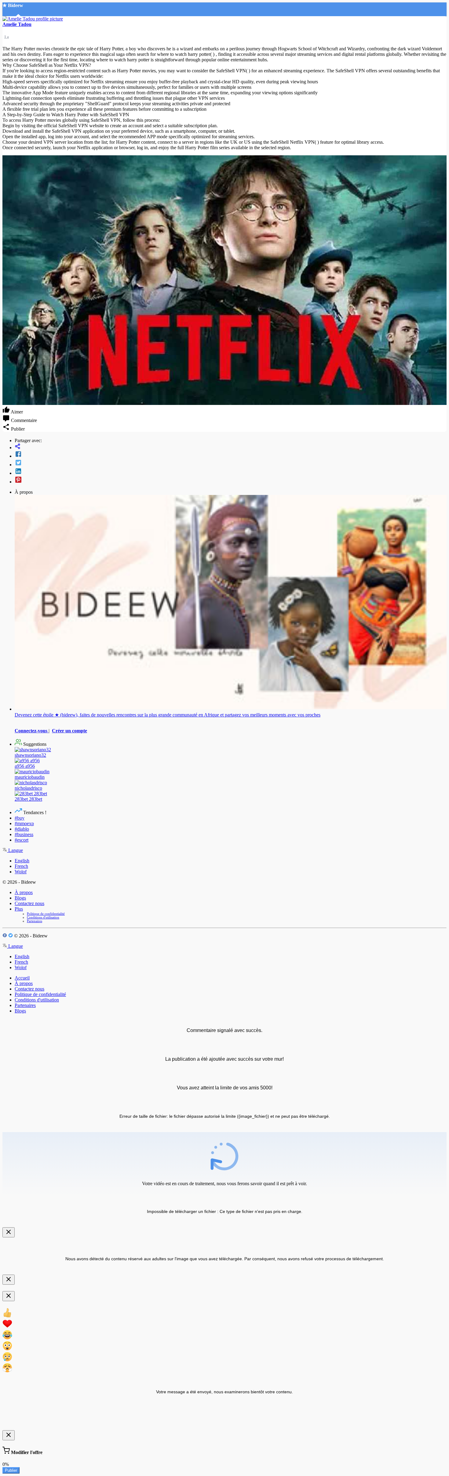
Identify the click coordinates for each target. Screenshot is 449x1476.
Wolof (21, 871)
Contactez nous (29, 903)
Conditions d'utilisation (43, 917)
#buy (19, 818)
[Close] (8, 1232)
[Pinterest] (231, 480)
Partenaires (34, 921)
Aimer (16, 411)
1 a (6, 36)
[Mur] (231, 446)
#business (24, 834)
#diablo (22, 829)
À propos (24, 892)
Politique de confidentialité (46, 913)
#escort (21, 840)
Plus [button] (19, 908)
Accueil (22, 977)
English (22, 860)
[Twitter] (231, 463)
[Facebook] (231, 454)
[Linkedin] (231, 471)
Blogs (20, 897)
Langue (15, 850)
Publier (11, 1470)
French (21, 866)
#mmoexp (24, 823)
